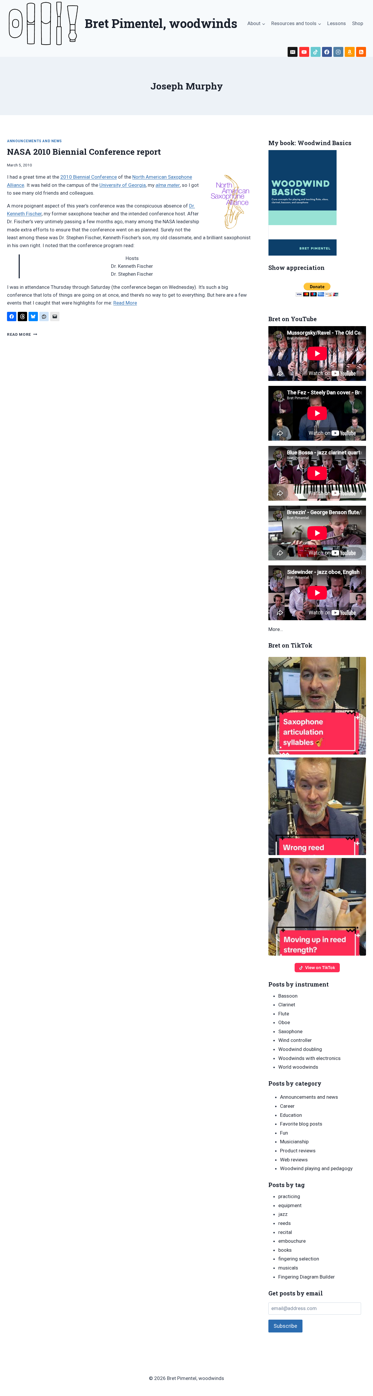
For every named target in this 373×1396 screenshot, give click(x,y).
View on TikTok (320, 967)
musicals (288, 1268)
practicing (289, 1196)
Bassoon (288, 996)
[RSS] (361, 52)
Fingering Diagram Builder (306, 1277)
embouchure (292, 1241)
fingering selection (298, 1259)
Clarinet (286, 1005)
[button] (317, 706)
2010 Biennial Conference (88, 177)
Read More (125, 303)
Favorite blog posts (301, 1124)
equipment (290, 1205)
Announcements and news (34, 141)
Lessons (336, 23)
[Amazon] (350, 52)
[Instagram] (338, 52)
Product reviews (298, 1151)
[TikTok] (316, 52)
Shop (357, 23)
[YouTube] (304, 52)
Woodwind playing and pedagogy (316, 1168)
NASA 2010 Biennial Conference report (84, 151)
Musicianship (294, 1141)
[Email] (293, 52)
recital (285, 1232)
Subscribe (285, 1326)
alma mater (168, 185)
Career (287, 1106)
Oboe (284, 1022)
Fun (284, 1133)
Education (291, 1115)
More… (275, 629)
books (285, 1250)
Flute (283, 1014)
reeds (284, 1223)
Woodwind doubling (300, 1049)
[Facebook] (327, 52)
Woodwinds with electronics (309, 1058)
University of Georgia (122, 185)
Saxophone (290, 1031)
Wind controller (295, 1040)
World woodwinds (298, 1067)
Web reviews (294, 1160)
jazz (283, 1214)
